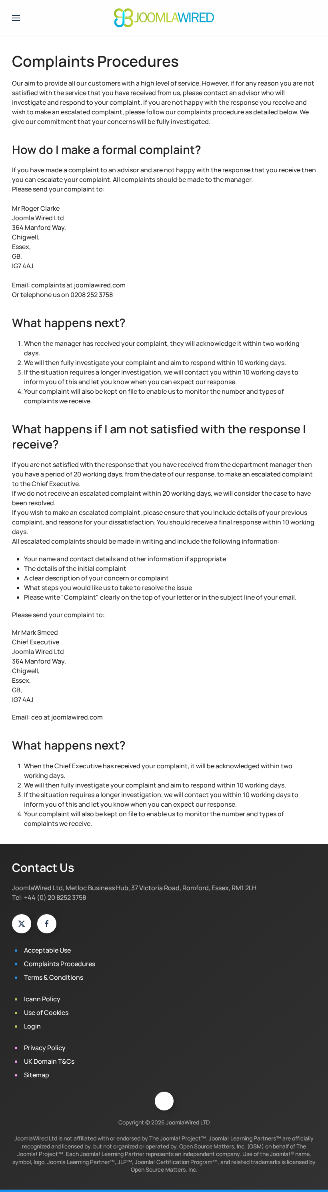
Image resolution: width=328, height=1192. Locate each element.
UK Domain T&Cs (49, 1061)
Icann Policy (42, 999)
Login (32, 1026)
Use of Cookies (46, 1012)
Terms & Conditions (53, 977)
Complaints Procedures (59, 963)
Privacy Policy (45, 1047)
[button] (16, 18)
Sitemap (36, 1074)
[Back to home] (164, 18)
